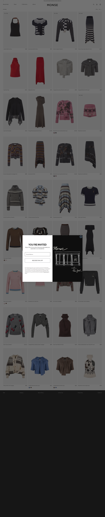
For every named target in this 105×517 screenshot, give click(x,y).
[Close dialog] (81, 237)
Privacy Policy (46, 272)
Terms (26, 273)
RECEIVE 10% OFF (37, 260)
